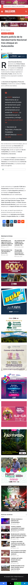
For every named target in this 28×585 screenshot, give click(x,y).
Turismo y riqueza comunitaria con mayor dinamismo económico (17, 528)
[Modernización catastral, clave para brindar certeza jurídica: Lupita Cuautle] (5, 536)
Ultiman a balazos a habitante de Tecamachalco (16, 520)
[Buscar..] (26, 12)
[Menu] (2, 12)
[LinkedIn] (11, 221)
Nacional (8, 30)
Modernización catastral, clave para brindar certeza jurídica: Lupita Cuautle (18, 535)
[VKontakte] (4, 225)
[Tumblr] (15, 221)
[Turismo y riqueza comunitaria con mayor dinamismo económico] (5, 529)
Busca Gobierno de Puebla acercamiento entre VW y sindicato (18, 552)
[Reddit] (22, 221)
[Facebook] (4, 221)
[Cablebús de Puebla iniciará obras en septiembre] (5, 560)
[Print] (11, 225)
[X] (7, 221)
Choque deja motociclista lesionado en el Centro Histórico (19, 252)
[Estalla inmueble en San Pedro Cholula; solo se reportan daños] (5, 568)
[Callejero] (10, 11)
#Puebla (15, 112)
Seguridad (10, 33)
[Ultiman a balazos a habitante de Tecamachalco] (5, 521)
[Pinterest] (19, 221)
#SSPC (9, 97)
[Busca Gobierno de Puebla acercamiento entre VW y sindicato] (5, 553)
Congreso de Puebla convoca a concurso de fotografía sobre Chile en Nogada (18, 544)
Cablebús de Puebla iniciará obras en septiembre (16, 559)
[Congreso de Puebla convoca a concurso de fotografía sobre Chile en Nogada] (5, 544)
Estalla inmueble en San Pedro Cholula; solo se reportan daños (17, 567)
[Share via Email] (7, 225)
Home (3, 30)
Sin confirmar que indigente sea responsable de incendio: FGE (20, 243)
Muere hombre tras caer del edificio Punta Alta (6, 251)
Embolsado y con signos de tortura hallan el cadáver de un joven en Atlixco (7, 243)
